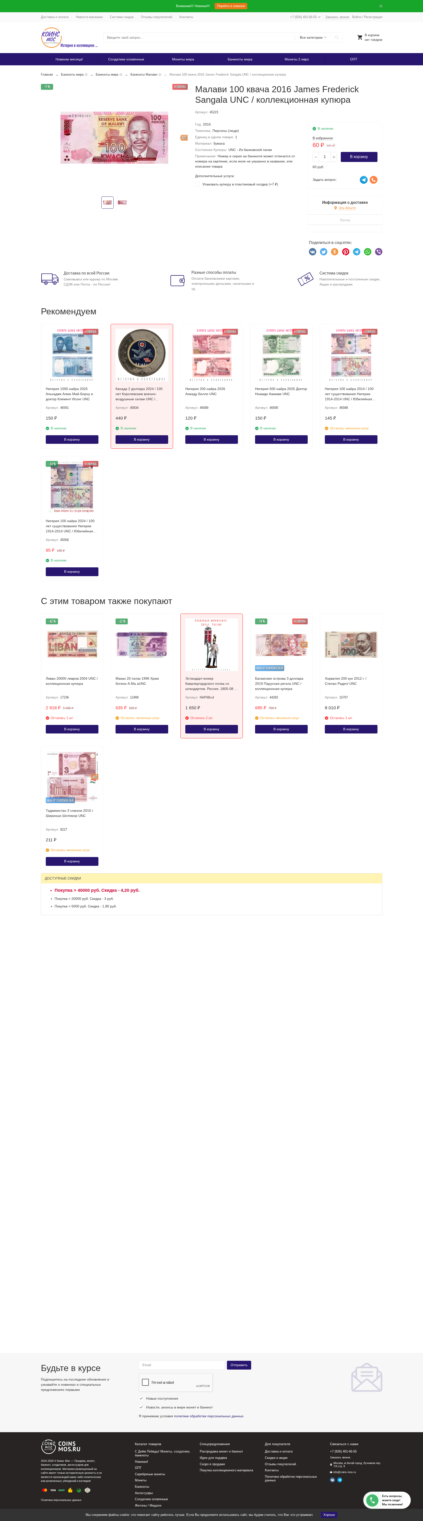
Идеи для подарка (213, 1458)
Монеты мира (183, 59)
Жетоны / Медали (148, 1505)
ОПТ (353, 59)
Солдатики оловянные (126, 59)
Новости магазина (89, 17)
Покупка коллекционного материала (226, 1470)
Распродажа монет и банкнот (221, 1451)
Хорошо (329, 1515)
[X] (323, 251)
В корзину (359, 157)
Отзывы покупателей (156, 17)
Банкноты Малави (143, 74)
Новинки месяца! (69, 59)
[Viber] (378, 251)
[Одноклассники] (334, 251)
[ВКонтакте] (312, 251)
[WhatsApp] (367, 251)
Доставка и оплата (55, 17)
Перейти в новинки (231, 6)
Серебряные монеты (150, 1474)
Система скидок (122, 17)
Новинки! (141, 1462)
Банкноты (142, 1486)
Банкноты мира (240, 59)
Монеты (140, 1480)
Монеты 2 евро (297, 59)
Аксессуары (144, 1493)
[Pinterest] (345, 251)
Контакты (186, 17)
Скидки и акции (276, 1458)
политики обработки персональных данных (209, 1416)
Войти (356, 17)
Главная (47, 74)
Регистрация (373, 17)
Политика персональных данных (61, 1499)
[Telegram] (356, 251)
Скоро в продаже (212, 1464)
